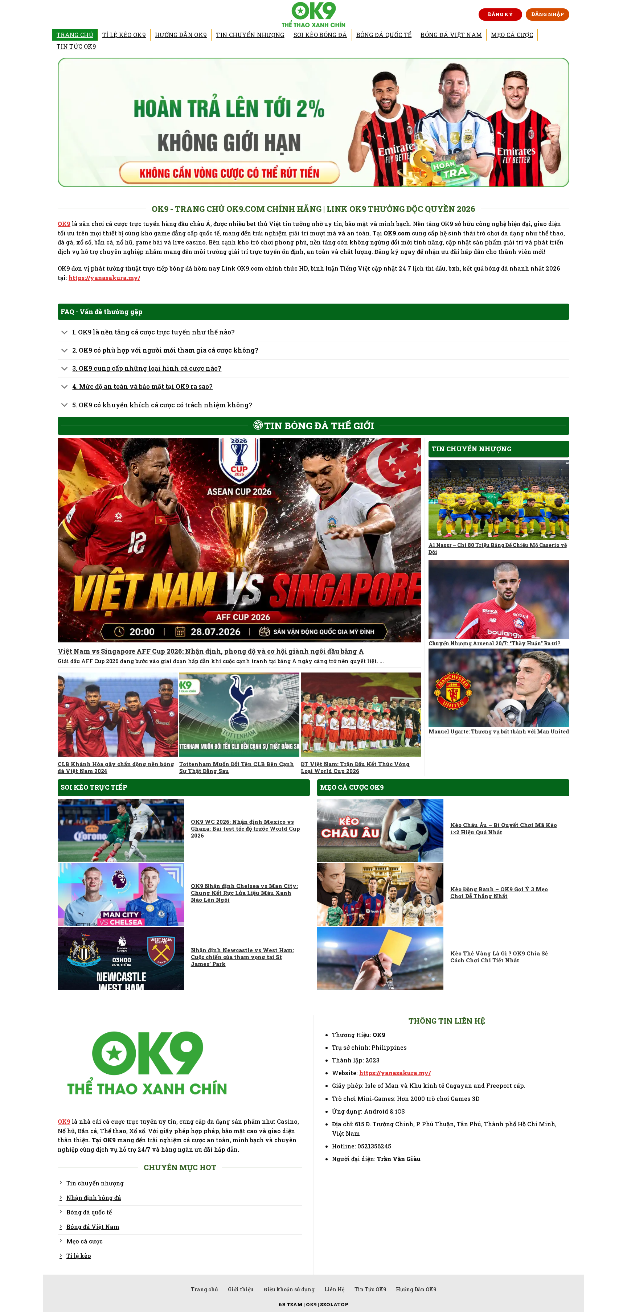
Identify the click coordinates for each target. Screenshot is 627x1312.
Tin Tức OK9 (77, 46)
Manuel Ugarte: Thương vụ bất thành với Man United (499, 731)
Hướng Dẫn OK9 (181, 34)
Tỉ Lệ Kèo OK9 (124, 34)
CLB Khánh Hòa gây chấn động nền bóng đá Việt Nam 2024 (116, 767)
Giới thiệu (241, 1289)
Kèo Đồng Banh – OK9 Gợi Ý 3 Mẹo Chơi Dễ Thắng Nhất (499, 893)
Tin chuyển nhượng (250, 34)
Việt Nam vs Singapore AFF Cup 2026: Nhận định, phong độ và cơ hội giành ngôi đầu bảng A (211, 651)
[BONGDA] (314, 14)
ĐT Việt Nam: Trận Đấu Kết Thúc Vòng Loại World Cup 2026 (355, 767)
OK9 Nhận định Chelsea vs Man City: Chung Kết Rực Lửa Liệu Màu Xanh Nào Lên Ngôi (244, 893)
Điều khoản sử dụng (289, 1289)
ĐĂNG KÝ (500, 14)
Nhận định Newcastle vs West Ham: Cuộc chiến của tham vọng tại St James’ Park (242, 957)
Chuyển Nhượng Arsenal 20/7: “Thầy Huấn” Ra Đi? (495, 643)
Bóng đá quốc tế (384, 34)
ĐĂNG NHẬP (548, 14)
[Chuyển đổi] (65, 333)
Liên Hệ (334, 1289)
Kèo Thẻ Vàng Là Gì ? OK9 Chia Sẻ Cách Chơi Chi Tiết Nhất (499, 957)
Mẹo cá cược (512, 34)
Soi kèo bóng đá (320, 34)
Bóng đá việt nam (451, 34)
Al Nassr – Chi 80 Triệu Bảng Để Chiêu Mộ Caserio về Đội (498, 548)
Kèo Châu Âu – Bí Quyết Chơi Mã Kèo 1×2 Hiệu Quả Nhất (503, 828)
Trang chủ (75, 34)
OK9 (64, 223)
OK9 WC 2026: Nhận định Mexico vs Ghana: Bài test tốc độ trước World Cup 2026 (245, 828)
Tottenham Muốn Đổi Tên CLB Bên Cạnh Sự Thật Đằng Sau (236, 767)
